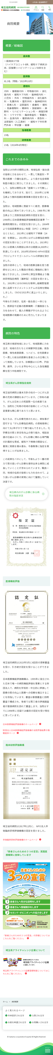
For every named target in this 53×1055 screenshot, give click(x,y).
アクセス (36, 10)
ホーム (5, 1001)
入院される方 (38, 1015)
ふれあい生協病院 (38, 2)
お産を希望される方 (17, 1022)
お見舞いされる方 (40, 1022)
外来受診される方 (16, 1015)
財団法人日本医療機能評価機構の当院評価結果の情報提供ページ (26, 732)
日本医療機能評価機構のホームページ (20, 724)
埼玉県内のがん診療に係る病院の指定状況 (24, 493)
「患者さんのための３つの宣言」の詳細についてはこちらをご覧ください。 (26, 937)
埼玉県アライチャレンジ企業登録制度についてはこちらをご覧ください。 (26, 972)
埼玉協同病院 (15, 7)
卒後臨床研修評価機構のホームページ (20, 839)
